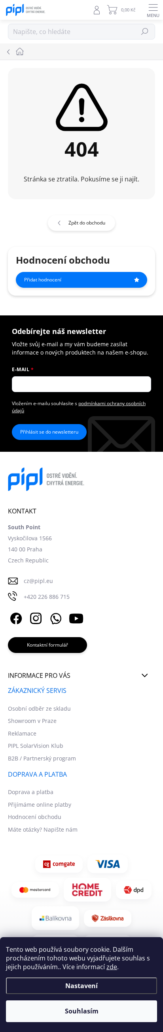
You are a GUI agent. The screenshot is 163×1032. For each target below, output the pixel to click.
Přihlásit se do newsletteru (49, 431)
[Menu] (153, 10)
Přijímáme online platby (39, 804)
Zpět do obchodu (86, 222)
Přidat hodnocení (42, 279)
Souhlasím (82, 1011)
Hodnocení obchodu (34, 817)
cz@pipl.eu (38, 581)
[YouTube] (76, 617)
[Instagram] (35, 617)
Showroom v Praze (32, 720)
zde (111, 966)
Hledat (145, 31)
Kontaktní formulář (47, 644)
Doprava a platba (30, 792)
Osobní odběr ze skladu (39, 708)
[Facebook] (15, 617)
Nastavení (81, 985)
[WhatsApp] (54, 617)
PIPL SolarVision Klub (35, 745)
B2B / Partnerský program (42, 758)
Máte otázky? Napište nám (43, 829)
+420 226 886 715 (47, 596)
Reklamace (22, 733)
